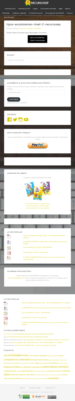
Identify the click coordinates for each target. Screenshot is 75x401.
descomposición (9, 363)
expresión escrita (25, 363)
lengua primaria (12, 366)
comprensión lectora (40, 360)
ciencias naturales (40, 356)
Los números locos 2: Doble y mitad (37, 206)
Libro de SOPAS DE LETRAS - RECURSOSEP (37, 247)
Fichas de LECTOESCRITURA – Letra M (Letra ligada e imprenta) (36, 345)
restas (64, 375)
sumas (17, 378)
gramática (31, 363)
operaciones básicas (40, 371)
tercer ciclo (35, 378)
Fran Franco (7, 334)
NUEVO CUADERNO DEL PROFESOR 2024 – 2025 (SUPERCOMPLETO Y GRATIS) (36, 342)
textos (40, 378)
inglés (37, 363)
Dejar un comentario (35, 28)
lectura (55, 363)
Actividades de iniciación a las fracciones (35, 252)
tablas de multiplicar (26, 378)
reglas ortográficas (45, 374)
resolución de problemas (56, 374)
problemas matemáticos (26, 375)
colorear (61, 356)
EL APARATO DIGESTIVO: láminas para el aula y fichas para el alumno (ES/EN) (46, 308)
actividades (15, 355)
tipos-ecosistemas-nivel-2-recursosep (37, 39)
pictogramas (58, 371)
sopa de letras (8, 378)
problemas (14, 375)
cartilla (30, 355)
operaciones (27, 371)
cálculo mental (63, 360)
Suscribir (13, 99)
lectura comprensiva (63, 363)
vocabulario (53, 378)
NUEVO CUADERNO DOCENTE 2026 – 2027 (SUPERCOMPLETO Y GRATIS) (46, 303)
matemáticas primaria (55, 366)
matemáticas (36, 367)
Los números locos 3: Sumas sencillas (37, 208)
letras (21, 367)
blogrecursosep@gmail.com (16, 278)
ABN (6, 355)
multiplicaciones (10, 371)
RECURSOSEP (37, 3)
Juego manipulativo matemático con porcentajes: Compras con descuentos (46, 339)
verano (45, 378)
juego (41, 363)
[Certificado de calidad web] (24, 397)
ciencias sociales (52, 355)
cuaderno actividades (54, 360)
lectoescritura (47, 363)
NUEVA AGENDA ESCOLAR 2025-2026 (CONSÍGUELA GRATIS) (34, 334)
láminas (27, 367)
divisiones (17, 363)
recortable (38, 374)
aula (25, 355)
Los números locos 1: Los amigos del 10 (37, 203)
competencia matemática (17, 359)
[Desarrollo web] (39, 397)
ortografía (50, 371)
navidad (19, 371)
